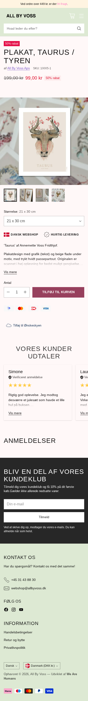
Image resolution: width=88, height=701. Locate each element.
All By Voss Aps (18, 68)
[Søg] (79, 28)
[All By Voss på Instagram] (13, 610)
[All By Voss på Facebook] (6, 610)
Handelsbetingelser (18, 632)
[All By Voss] (21, 16)
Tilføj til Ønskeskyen (27, 325)
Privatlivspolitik (14, 647)
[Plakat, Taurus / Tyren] (44, 141)
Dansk (10, 665)
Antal (7, 283)
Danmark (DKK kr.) (43, 665)
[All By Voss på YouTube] (21, 610)
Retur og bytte (14, 640)
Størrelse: (20, 211)
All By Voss (38, 674)
